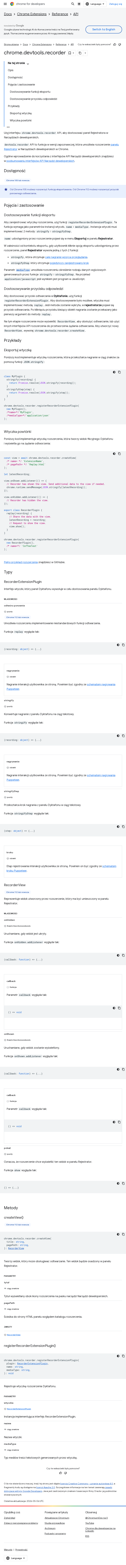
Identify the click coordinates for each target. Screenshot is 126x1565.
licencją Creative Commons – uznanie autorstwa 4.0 (86, 1483)
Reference (60, 14)
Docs (8, 14)
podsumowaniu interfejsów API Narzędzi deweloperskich (40, 161)
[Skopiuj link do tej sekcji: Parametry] (19, 1275)
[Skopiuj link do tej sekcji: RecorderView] (29, 885)
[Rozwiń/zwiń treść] (28, 64)
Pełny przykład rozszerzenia (21, 562)
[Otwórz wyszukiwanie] (73, 4)
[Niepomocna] (119, 44)
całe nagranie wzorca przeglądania (66, 257)
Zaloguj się (115, 3)
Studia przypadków (55, 1523)
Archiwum (50, 1528)
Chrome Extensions (32, 14)
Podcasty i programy (55, 1533)
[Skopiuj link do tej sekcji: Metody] (21, 1208)
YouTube (89, 1523)
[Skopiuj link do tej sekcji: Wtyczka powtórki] (34, 432)
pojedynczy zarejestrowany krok (69, 263)
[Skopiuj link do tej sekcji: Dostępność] (29, 171)
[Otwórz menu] (5, 4)
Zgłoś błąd (9, 1517)
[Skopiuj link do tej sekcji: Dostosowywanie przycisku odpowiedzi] (66, 289)
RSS (87, 1536)
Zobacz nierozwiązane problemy (21, 1523)
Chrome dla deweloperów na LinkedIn (100, 1529)
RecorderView (14, 1335)
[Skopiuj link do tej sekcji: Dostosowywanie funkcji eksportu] (58, 215)
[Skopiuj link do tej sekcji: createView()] (26, 1218)
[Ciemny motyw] (114, 372)
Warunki (8, 1549)
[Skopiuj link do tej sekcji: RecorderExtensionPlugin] (45, 582)
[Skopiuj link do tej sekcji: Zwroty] (15, 1326)
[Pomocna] (114, 44)
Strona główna (11, 44)
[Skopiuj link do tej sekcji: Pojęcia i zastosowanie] (47, 206)
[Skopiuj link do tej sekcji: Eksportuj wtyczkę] (35, 350)
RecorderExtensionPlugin (19, 1409)
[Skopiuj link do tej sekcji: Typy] (15, 572)
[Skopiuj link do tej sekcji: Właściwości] (20, 599)
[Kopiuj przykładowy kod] (119, 372)
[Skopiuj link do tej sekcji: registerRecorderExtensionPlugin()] (59, 1346)
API (75, 14)
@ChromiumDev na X (96, 1517)
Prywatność (21, 1549)
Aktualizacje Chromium (57, 1517)
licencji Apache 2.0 (45, 1487)
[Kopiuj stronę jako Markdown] (80, 53)
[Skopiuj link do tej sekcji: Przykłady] (24, 341)
